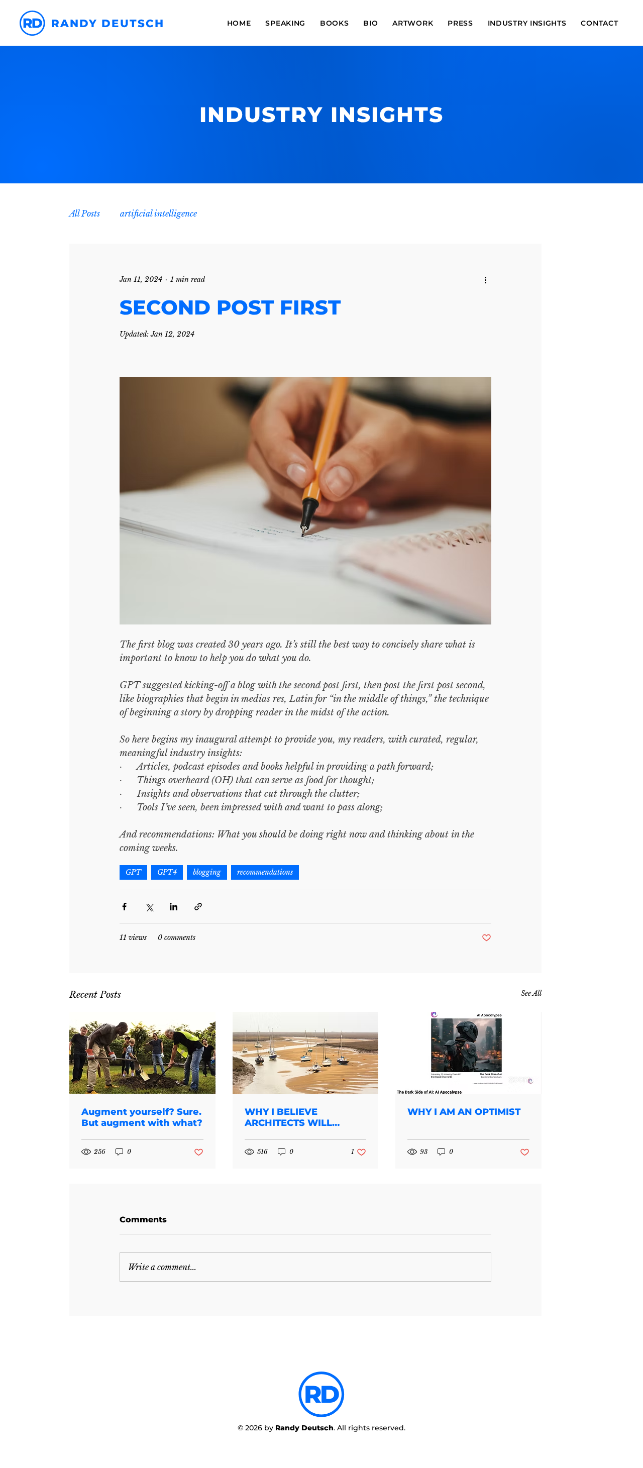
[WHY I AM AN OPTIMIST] (468, 1053)
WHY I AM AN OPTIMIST (463, 1111)
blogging (207, 872)
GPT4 (167, 872)
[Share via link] (198, 906)
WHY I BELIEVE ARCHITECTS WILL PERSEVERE (288, 1117)
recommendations (265, 872)
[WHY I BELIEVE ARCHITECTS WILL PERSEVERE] (306, 1053)
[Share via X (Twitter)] (149, 906)
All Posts (84, 213)
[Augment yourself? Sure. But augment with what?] (142, 1053)
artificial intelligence (158, 213)
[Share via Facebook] (124, 906)
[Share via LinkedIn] (173, 906)
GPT (133, 872)
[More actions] (485, 280)
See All (531, 993)
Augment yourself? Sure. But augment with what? (141, 1117)
